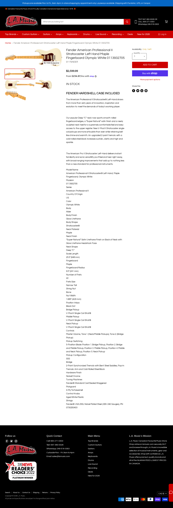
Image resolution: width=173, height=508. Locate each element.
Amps (59, 34)
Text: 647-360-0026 (54, 445)
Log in (163, 34)
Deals (130, 34)
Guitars (47, 34)
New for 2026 (143, 34)
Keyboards (72, 34)
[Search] (127, 22)
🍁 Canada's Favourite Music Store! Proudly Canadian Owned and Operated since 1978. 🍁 (40, 9)
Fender (74, 62)
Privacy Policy (55, 492)
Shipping (36, 492)
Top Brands (11, 34)
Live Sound (101, 34)
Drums (86, 34)
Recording (117, 34)
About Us (16, 492)
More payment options (150, 80)
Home (8, 43)
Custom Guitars (30, 34)
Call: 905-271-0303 (54, 441)
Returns (45, 492)
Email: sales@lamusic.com (58, 456)
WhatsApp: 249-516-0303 (58, 449)
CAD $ (161, 494)
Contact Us (26, 492)
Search (7, 492)
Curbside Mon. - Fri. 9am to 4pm (60, 453)
